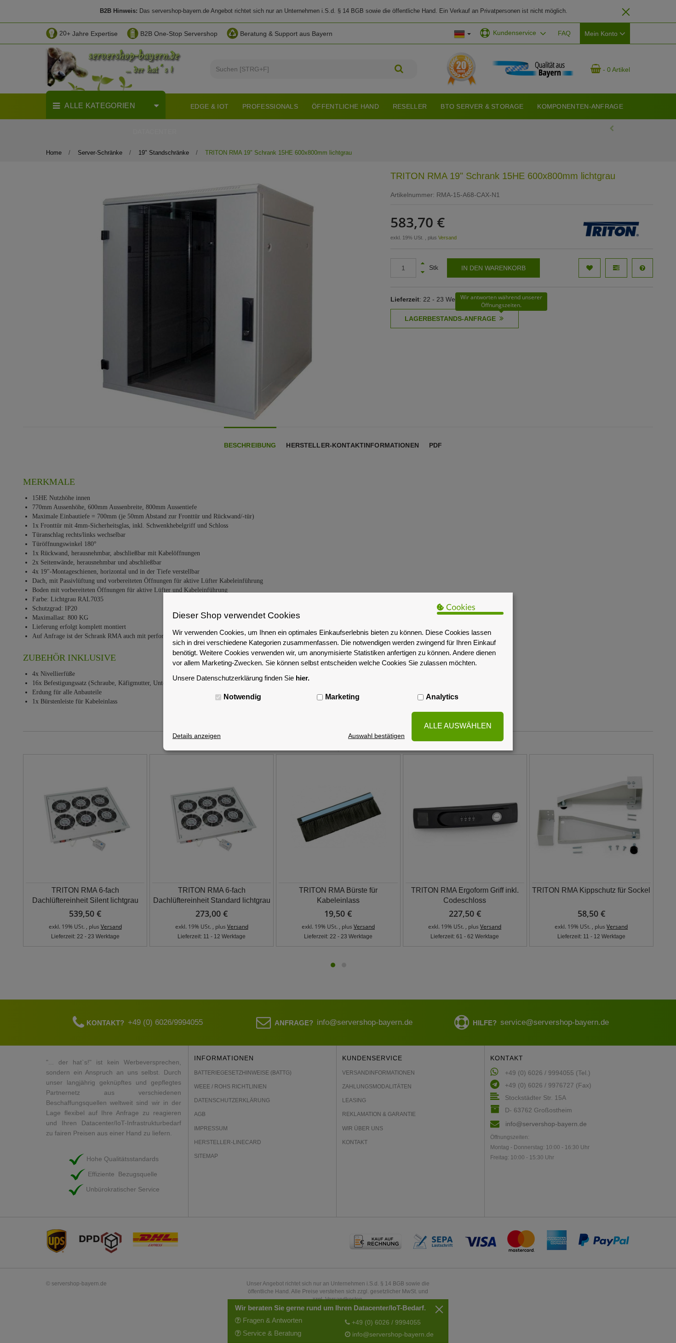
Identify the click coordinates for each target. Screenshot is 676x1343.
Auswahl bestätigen (376, 735)
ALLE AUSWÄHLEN (458, 726)
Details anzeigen (196, 735)
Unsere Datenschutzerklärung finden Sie (240, 678)
